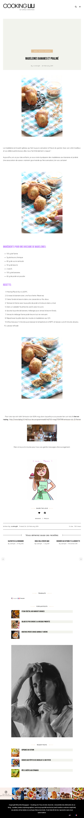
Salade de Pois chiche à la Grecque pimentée (36, 622)
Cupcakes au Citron (28, 750)
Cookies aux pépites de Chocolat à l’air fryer (36, 760)
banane (38, 518)
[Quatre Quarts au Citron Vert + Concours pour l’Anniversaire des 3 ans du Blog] (42, 479)
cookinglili (36, 66)
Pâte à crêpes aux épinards (30, 770)
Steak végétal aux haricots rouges (33, 611)
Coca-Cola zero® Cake (42, 541)
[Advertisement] (42, 34)
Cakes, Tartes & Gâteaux (42, 51)
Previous (3, 559)
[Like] (39, 513)
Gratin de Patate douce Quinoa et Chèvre (35, 632)
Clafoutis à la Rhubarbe (16, 541)
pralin (46, 518)
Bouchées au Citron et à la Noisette (68, 541)
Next (81, 559)
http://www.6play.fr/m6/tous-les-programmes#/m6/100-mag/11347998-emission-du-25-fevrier (45, 419)
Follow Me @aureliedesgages (6, 795)
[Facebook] (45, 513)
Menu (80, 7)
